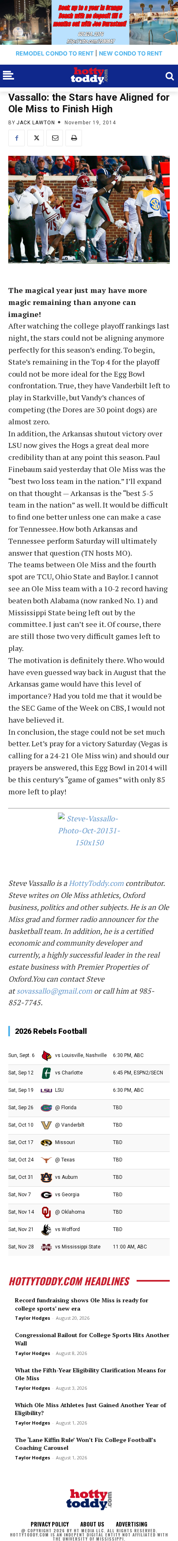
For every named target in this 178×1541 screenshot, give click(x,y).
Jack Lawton (36, 122)
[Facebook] (16, 138)
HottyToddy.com (96, 883)
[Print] (73, 138)
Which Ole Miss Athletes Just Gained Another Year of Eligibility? (90, 1409)
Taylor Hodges (32, 1318)
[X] (35, 138)
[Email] (54, 138)
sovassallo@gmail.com (54, 991)
